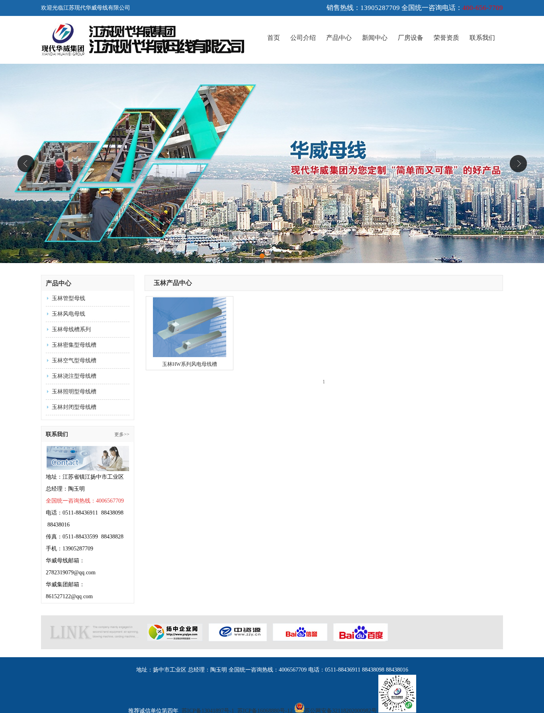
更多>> (121, 434)
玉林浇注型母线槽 (74, 376)
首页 (273, 37)
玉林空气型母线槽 (74, 360)
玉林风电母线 (68, 314)
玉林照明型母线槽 (74, 392)
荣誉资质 (446, 37)
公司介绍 (303, 37)
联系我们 (482, 37)
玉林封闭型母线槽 (74, 407)
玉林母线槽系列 (71, 329)
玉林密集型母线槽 (74, 345)
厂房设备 (410, 37)
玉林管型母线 (68, 298)
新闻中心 (374, 37)
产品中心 (339, 37)
